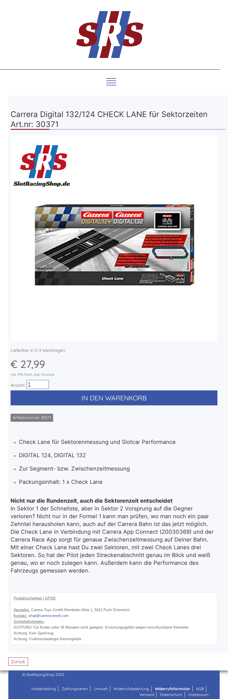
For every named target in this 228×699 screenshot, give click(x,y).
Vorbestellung (43, 688)
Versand (146, 694)
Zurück (18, 661)
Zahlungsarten (75, 688)
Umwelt (101, 688)
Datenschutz (171, 694)
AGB (200, 688)
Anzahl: (18, 385)
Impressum (198, 694)
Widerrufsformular (172, 688)
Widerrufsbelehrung (131, 688)
